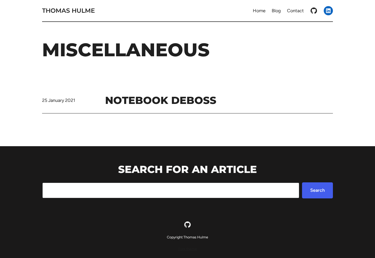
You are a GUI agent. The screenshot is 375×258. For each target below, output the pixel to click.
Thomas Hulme (68, 10)
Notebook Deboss (160, 100)
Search (317, 190)
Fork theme (187, 249)
